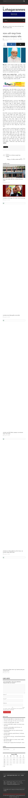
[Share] (11, 44)
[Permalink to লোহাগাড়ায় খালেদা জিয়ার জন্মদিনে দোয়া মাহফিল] (14, 203)
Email (4, 698)
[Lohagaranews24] (14, 9)
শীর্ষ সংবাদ (11, 39)
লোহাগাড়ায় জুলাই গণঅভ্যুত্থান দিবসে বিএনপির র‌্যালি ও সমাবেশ (14, 742)
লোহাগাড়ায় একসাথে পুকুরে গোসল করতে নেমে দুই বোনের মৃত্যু (14, 198)
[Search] (24, 1)
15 (4, 761)
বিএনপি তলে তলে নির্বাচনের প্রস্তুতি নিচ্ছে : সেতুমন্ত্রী (13, 155)
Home (5, 26)
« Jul (4, 766)
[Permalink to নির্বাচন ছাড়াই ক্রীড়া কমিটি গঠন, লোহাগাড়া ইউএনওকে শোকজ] (14, 177)
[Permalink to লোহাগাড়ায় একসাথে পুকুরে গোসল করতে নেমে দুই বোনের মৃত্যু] (14, 196)
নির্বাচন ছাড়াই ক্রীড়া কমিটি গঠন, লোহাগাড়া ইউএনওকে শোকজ (14, 719)
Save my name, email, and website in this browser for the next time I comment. (14, 708)
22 (4, 762)
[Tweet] (20, 44)
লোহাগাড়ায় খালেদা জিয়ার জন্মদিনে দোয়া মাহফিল (11, 315)
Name (4, 694)
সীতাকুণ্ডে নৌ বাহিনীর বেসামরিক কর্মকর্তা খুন (14, 159)
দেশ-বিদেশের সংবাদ (11, 26)
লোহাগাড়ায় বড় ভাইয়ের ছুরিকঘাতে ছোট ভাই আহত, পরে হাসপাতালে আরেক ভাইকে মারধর (13, 551)
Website (5, 703)
